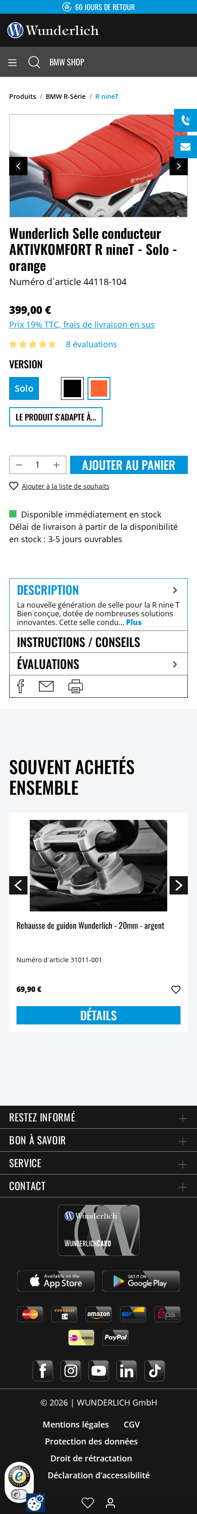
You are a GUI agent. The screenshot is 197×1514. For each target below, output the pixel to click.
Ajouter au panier (128, 465)
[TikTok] (154, 1370)
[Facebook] (43, 1370)
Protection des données (91, 1441)
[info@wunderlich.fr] (185, 146)
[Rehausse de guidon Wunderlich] (98, 865)
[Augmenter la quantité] (56, 465)
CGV (132, 1424)
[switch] (19, 1494)
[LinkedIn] (126, 1370)
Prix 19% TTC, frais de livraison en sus (82, 324)
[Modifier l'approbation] (35, 1502)
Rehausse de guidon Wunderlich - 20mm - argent (90, 926)
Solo (24, 388)
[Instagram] (70, 1370)
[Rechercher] (34, 61)
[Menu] (12, 61)
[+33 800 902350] (185, 120)
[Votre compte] (110, 1502)
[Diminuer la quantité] (18, 465)
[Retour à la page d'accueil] (53, 29)
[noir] (72, 388)
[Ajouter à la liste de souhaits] (176, 989)
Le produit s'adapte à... (56, 417)
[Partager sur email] (46, 686)
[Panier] (189, 61)
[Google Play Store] (141, 1281)
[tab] (98, 604)
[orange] (99, 388)
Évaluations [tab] (48, 664)
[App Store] (56, 1281)
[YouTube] (98, 1370)
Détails (98, 1015)
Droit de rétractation (91, 1458)
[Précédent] (18, 166)
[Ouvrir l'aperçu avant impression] (75, 686)
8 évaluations (91, 344)
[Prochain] (179, 166)
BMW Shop (66, 62)
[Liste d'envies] (87, 1502)
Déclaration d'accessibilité (99, 1475)
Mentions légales (76, 1424)
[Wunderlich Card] (99, 1230)
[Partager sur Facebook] (20, 686)
